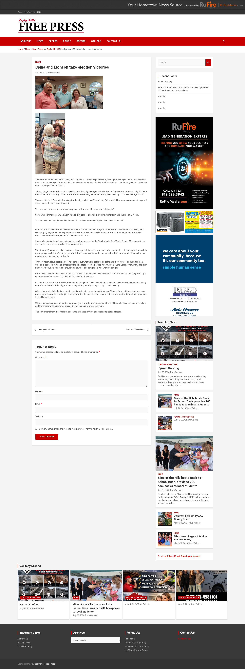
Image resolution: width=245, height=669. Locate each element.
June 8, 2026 (179, 420)
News (40, 41)
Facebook (130, 638)
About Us (25, 41)
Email (38, 404)
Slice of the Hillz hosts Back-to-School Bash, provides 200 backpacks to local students (192, 401)
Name (38, 391)
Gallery (96, 41)
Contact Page (184, 638)
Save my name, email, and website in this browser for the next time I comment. (76, 429)
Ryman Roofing (165, 81)
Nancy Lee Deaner (47, 329)
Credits (80, 41)
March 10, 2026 (181, 523)
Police (67, 41)
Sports (53, 41)
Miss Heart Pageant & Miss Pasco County (190, 538)
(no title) (161, 96)
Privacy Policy (24, 642)
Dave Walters (54, 72)
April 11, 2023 (41, 72)
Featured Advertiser (135, 329)
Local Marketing (25, 646)
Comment (40, 357)
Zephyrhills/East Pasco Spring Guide (188, 517)
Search (208, 62)
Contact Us (114, 41)
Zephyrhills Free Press (44, 664)
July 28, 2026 (163, 372)
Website (39, 416)
